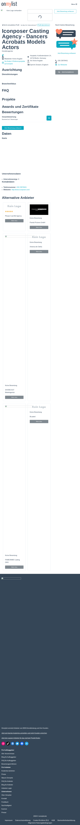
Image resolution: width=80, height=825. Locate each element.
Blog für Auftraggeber (8, 757)
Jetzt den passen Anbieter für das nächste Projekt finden (20, 738)
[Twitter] (17, 743)
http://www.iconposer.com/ (21, 189)
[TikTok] (8, 743)
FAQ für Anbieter (7, 781)
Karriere (4, 809)
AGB (53, 820)
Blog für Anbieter (7, 785)
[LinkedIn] (12, 743)
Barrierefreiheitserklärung (66, 820)
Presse (3, 812)
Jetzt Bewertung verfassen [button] (65, 11)
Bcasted (32, 416)
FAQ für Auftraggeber (8, 760)
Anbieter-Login (6, 788)
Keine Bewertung (36, 218)
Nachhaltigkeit (6, 805)
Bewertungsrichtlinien (8, 764)
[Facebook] (22, 743)
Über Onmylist (6, 795)
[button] (14, 220)
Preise (3, 774)
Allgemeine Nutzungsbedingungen (40, 823)
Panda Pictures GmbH (37, 222)
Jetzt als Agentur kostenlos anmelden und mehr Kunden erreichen (24, 733)
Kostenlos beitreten (8, 771)
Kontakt (4, 798)
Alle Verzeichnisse (7, 753)
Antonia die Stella (36, 247)
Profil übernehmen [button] (43, 25)
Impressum (8, 820)
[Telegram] (26, 743)
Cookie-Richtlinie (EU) (41, 820)
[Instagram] (3, 743)
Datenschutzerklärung (22, 820)
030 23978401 (22, 187)
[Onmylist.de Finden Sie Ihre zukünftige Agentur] (9, 4)
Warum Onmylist (7, 778)
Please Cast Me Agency (13, 216)
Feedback (4, 802)
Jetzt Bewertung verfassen (67, 53)
